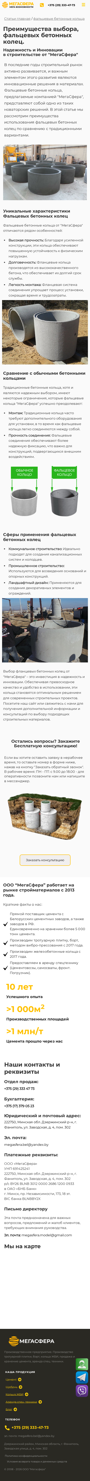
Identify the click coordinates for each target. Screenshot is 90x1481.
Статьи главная (17, 19)
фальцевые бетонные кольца (59, 19)
